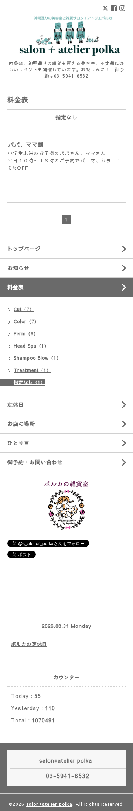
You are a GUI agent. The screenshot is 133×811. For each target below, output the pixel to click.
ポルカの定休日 (29, 644)
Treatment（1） (32, 370)
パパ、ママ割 (26, 144)
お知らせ (18, 267)
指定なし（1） (29, 382)
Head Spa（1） (31, 346)
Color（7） (26, 321)
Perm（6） (26, 333)
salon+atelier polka (49, 804)
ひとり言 (18, 442)
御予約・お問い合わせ (35, 462)
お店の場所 (21, 423)
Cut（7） (24, 309)
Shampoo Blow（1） (37, 358)
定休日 (15, 404)
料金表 (15, 287)
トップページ (24, 248)
